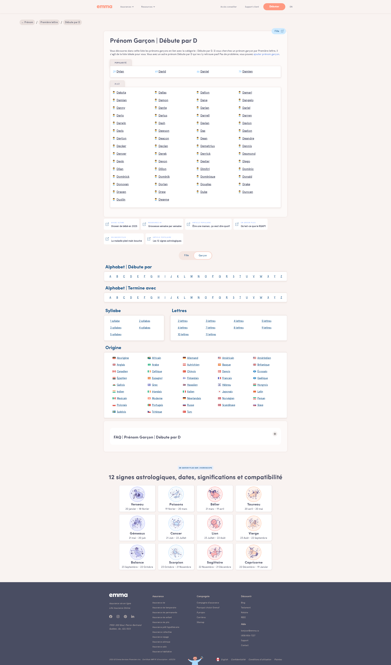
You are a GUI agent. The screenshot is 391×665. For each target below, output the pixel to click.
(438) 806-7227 (248, 635)
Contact (244, 645)
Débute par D (72, 22)
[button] (127, 6)
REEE (243, 617)
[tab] (186, 255)
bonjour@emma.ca (250, 630)
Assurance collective (162, 632)
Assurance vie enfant (162, 617)
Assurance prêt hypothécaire (165, 627)
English (224, 659)
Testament (245, 607)
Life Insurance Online (119, 608)
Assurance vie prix (160, 622)
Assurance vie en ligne (120, 603)
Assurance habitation (162, 651)
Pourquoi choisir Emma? (208, 607)
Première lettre (49, 22)
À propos (201, 612)
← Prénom (27, 22)
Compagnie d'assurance (208, 602)
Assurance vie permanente (164, 612)
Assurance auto (159, 646)
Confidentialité (238, 659)
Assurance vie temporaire (164, 607)
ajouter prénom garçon (266, 54)
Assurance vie (158, 602)
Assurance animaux (161, 642)
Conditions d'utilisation (259, 659)
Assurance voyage (160, 637)
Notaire (244, 612)
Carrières (201, 617)
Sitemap (200, 622)
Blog (243, 602)
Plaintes (278, 659)
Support (244, 640)
